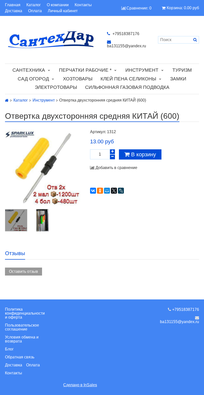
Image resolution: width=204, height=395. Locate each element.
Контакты (83, 5)
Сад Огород (33, 78)
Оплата (35, 11)
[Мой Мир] (107, 191)
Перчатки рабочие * (85, 70)
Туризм (182, 70)
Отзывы (15, 253)
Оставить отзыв (23, 271)
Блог (9, 349)
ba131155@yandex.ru (126, 46)
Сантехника (28, 70)
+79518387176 (125, 34)
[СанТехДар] (51, 40)
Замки (178, 78)
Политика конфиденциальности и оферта (25, 313)
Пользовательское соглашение (22, 327)
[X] (114, 191)
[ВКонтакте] (93, 191)
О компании (58, 5)
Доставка (13, 11)
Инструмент (141, 70)
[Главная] (7, 100)
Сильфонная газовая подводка (127, 87)
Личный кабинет (63, 11)
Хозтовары (78, 78)
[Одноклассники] (100, 191)
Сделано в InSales (80, 385)
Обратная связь (19, 357)
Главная (12, 5)
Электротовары (56, 87)
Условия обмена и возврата (22, 339)
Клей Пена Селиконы (128, 78)
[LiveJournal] (121, 191)
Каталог (33, 5)
